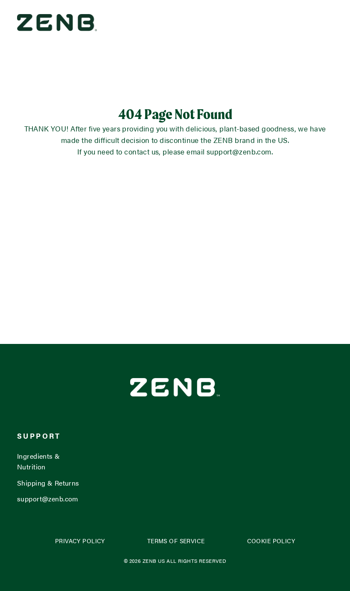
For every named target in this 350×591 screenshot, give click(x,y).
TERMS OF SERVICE (176, 541)
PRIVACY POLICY (80, 541)
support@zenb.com (48, 499)
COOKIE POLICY (271, 541)
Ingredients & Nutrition (38, 461)
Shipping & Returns (48, 483)
